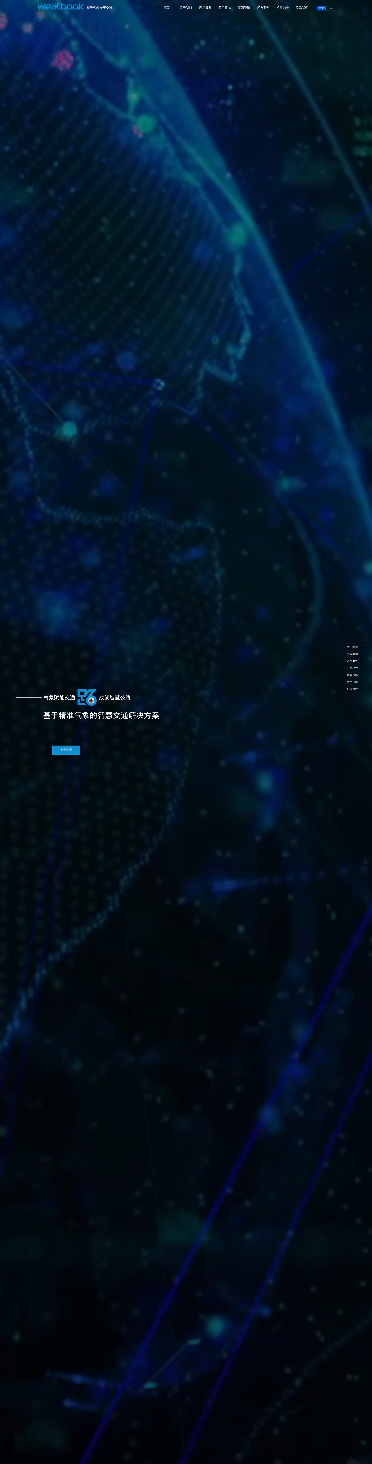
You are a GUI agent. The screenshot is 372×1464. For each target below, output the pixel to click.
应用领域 (224, 7)
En (330, 8)
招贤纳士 (282, 7)
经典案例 (263, 7)
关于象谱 (66, 750)
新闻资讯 (244, 7)
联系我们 (302, 7)
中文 (321, 8)
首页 (166, 7)
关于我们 (186, 7)
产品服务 (205, 7)
